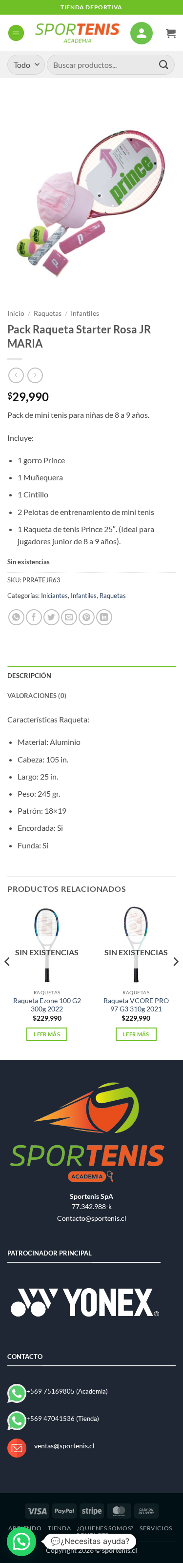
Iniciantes (54, 595)
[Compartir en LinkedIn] (104, 617)
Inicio (15, 313)
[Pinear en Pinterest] (87, 617)
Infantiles (85, 313)
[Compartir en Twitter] (51, 617)
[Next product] (15, 375)
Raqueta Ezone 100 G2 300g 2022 (47, 1005)
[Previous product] (34, 375)
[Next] (175, 981)
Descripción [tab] (29, 675)
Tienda (59, 1528)
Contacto (93, 1535)
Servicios (156, 1528)
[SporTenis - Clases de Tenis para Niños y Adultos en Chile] (77, 32)
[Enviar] (164, 64)
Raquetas (47, 313)
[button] (16, 33)
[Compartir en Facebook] (34, 617)
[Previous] (8, 981)
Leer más (47, 1034)
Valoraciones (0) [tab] (36, 695)
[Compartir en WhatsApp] (16, 617)
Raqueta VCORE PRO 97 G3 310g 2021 (136, 1005)
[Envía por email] (69, 617)
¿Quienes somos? (105, 1528)
